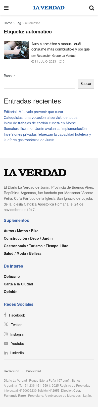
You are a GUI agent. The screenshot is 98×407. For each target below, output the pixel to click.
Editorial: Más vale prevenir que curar (33, 111)
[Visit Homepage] (49, 7)
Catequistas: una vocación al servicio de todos (40, 117)
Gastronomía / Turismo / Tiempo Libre (36, 245)
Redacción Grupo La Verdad (56, 55)
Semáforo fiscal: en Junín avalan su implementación (45, 128)
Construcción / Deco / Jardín (28, 238)
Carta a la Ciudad (18, 283)
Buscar (9, 75)
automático (32, 23)
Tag (18, 23)
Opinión (11, 291)
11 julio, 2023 (45, 61)
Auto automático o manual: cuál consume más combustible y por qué (60, 46)
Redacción (11, 371)
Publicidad (33, 371)
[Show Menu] (6, 7)
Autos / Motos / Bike (21, 230)
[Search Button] (91, 7)
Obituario (12, 276)
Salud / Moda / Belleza (22, 253)
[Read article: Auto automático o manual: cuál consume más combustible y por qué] (16, 50)
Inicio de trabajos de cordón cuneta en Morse (40, 122)
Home (8, 23)
